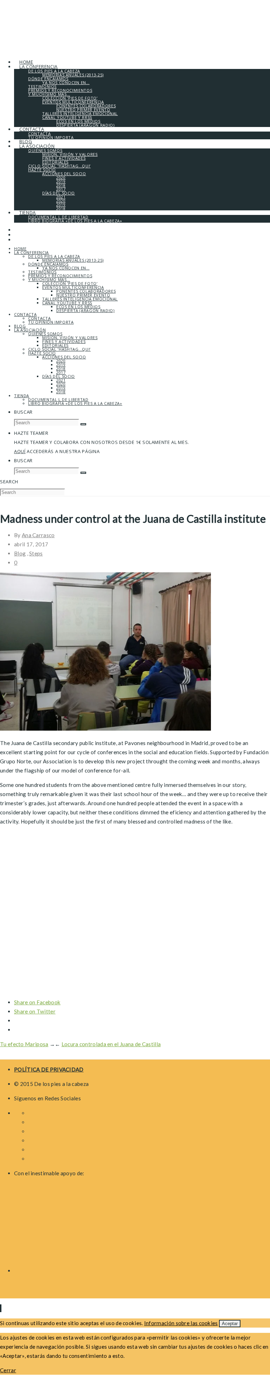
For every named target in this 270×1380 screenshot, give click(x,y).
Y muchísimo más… (49, 279)
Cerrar (8, 1370)
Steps (36, 553)
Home (20, 248)
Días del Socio (58, 376)
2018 (61, 368)
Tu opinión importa (51, 322)
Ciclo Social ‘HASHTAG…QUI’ (59, 349)
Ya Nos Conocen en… (66, 268)
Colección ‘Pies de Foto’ (70, 283)
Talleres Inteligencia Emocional (80, 298)
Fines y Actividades (63, 341)
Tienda (21, 395)
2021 (61, 380)
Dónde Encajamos (48, 264)
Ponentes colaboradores (86, 291)
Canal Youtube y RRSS (67, 302)
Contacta (25, 314)
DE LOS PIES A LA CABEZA (54, 256)
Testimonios (42, 271)
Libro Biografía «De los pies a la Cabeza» (75, 403)
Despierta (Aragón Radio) (85, 310)
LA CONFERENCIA (31, 252)
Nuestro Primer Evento (83, 295)
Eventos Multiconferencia (73, 287)
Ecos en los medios (78, 306)
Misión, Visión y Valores (70, 337)
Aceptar (230, 1323)
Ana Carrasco (38, 535)
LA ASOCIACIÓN (30, 329)
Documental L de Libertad (58, 399)
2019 (61, 364)
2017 (61, 372)
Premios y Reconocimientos (60, 275)
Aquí (20, 451)
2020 (61, 360)
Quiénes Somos (45, 333)
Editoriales (55, 345)
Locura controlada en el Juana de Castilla (111, 1044)
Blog (20, 326)
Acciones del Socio (64, 357)
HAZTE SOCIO (42, 353)
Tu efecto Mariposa (24, 1044)
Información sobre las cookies (181, 1323)
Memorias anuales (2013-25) (73, 260)
